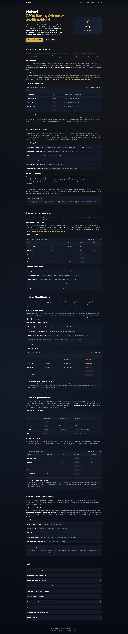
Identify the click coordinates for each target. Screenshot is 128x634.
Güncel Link (99, 2)
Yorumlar (81, 2)
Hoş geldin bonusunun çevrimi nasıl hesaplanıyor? (40, 586)
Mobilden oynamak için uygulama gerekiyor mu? (39, 601)
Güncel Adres (51, 39)
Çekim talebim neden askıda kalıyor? (36, 575)
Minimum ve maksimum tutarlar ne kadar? (38, 612)
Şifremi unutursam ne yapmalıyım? (36, 607)
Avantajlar (93, 2)
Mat (29, 2)
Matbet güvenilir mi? (32, 617)
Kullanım (87, 2)
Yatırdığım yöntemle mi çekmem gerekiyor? (38, 591)
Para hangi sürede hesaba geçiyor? (36, 570)
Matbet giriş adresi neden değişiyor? (36, 580)
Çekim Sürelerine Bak (35, 39)
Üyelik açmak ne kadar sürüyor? (35, 596)
